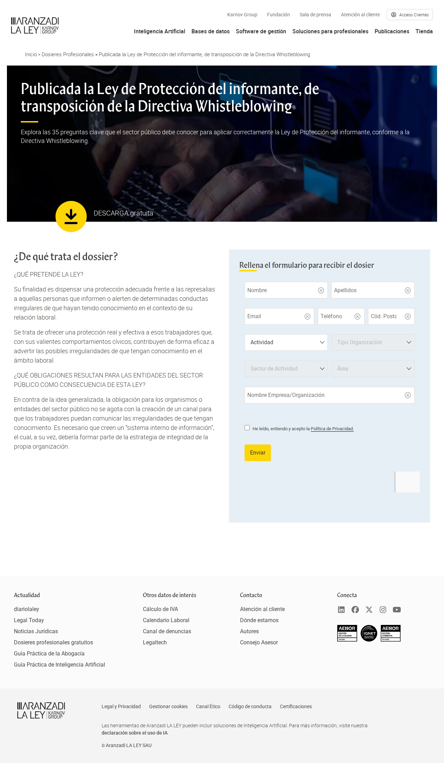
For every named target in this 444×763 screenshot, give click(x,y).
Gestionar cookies (168, 706)
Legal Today (29, 620)
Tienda (424, 31)
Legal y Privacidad (121, 706)
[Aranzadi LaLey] (41, 710)
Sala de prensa (315, 14)
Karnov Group (242, 14)
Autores (249, 631)
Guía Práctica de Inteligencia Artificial (59, 664)
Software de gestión (261, 31)
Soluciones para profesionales (330, 31)
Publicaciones (392, 31)
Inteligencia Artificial (159, 31)
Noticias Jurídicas (36, 631)
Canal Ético (208, 706)
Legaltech (155, 642)
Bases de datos (210, 31)
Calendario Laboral (166, 620)
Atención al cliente (360, 14)
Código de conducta (250, 706)
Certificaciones (296, 706)
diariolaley (26, 609)
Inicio (31, 54)
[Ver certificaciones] (369, 639)
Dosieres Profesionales (68, 54)
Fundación (278, 14)
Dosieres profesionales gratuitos (53, 642)
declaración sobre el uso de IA (135, 732)
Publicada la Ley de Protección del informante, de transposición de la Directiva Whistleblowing (204, 54)
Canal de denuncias (167, 631)
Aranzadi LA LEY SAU (129, 745)
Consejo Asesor (259, 642)
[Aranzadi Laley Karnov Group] (35, 25)
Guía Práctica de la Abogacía (49, 653)
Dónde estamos (259, 620)
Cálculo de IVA (160, 609)
